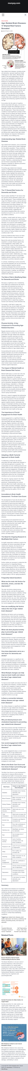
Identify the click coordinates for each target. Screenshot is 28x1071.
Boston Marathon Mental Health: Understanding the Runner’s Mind (10, 958)
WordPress (4, 1069)
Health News (4, 20)
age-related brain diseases (13, 917)
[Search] (25, 15)
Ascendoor (9, 1067)
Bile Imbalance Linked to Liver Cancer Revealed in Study (11, 1044)
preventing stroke (10, 920)
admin (4, 31)
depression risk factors (11, 919)
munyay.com (14, 3)
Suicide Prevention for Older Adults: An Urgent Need (12, 1000)
